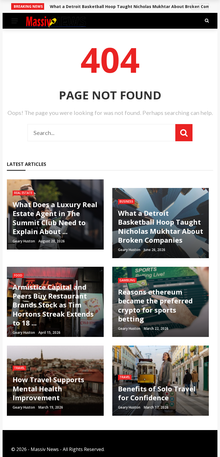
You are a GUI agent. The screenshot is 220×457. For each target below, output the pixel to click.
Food (18, 275)
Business (126, 201)
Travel (19, 368)
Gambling (127, 280)
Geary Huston (24, 241)
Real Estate (23, 193)
